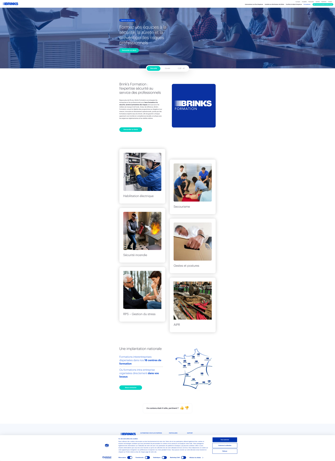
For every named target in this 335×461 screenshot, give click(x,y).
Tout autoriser (225, 439)
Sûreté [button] (167, 68)
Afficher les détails (195, 457)
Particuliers (311, 1)
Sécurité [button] (153, 68)
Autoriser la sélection (224, 445)
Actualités (304, 1)
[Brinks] (10, 3)
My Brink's (323, 1)
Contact (330, 1)
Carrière (318, 1)
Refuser (224, 451)
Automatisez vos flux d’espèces (254, 4)
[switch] (147, 457)
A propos (298, 1)
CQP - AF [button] (181, 68)
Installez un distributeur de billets (274, 4)
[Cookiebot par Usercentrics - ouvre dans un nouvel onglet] (107, 457)
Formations (307, 4)
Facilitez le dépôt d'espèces (294, 4)
